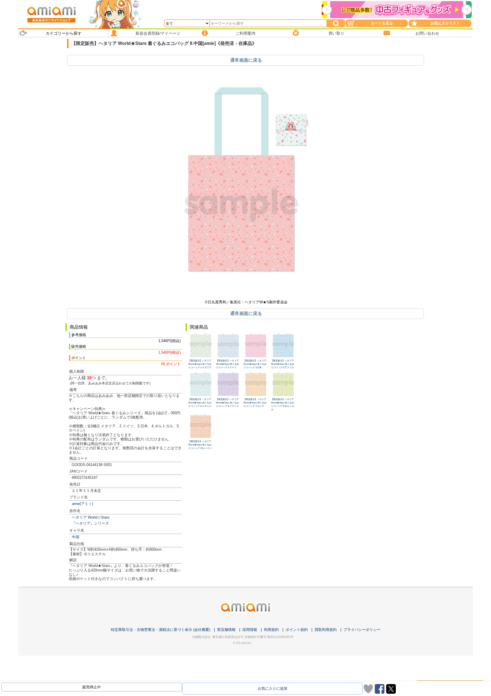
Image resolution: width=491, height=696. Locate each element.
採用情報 (249, 629)
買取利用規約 (326, 629)
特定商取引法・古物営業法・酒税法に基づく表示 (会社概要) (160, 629)
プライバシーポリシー (362, 629)
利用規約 (271, 629)
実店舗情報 (226, 629)
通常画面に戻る (246, 60)
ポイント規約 (297, 629)
